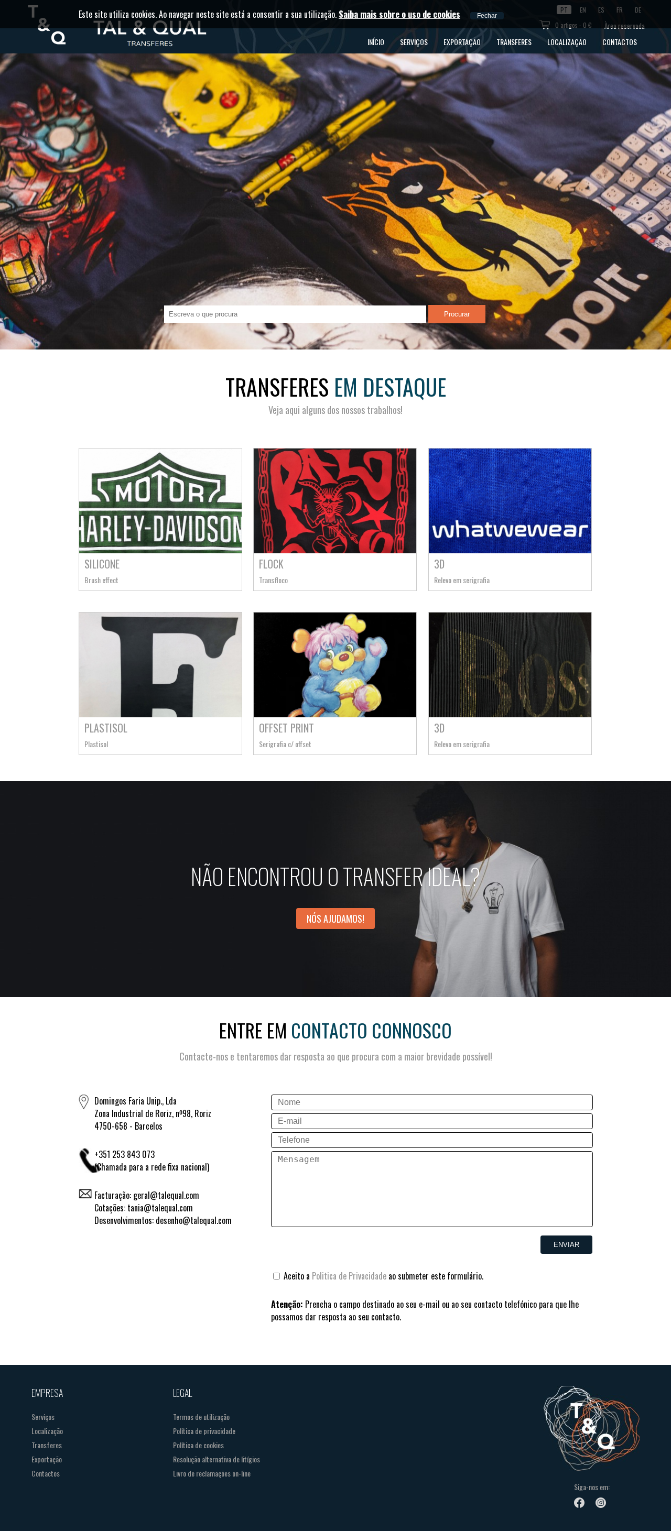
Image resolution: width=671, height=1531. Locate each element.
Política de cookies (198, 1444)
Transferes (514, 41)
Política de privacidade (204, 1430)
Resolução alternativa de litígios (216, 1458)
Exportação (462, 41)
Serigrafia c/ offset (285, 743)
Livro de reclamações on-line (212, 1473)
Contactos (619, 41)
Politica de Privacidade (349, 1276)
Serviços (414, 41)
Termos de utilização (201, 1416)
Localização (567, 41)
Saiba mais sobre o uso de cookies (399, 14)
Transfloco (273, 579)
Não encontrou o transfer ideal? (335, 876)
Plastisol (96, 743)
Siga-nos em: (592, 1486)
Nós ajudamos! (335, 918)
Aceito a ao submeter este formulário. (382, 1276)
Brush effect (101, 579)
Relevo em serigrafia (462, 579)
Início (375, 41)
